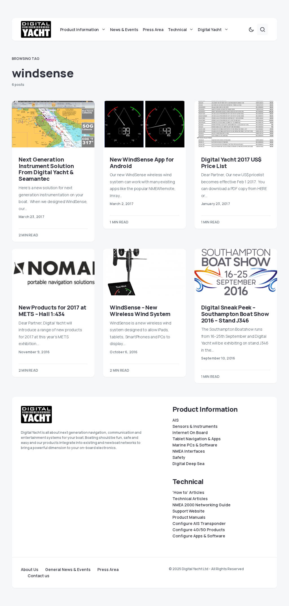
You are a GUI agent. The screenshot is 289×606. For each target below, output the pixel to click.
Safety (178, 457)
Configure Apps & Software (198, 536)
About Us (29, 570)
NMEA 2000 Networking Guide (201, 505)
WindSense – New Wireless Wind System (140, 311)
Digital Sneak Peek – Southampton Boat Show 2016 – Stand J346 (235, 314)
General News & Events (68, 570)
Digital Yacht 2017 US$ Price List (231, 163)
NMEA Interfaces (188, 451)
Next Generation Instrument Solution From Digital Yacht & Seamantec (46, 169)
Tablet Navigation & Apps (196, 439)
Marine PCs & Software (194, 445)
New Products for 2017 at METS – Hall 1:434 (52, 311)
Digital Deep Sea (188, 464)
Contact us (38, 576)
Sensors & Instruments (195, 426)
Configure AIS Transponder (199, 524)
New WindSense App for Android (142, 163)
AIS (175, 420)
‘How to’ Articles (188, 492)
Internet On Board (190, 433)
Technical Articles (190, 499)
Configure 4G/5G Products (198, 530)
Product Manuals (188, 517)
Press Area (108, 570)
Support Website (188, 511)
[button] (251, 29)
